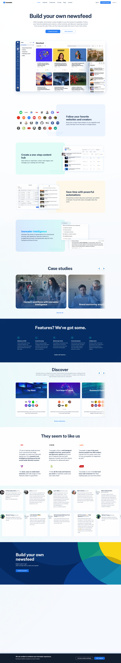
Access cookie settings (84, 658)
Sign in (97, 2)
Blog (64, 2)
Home (38, 2)
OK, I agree (99, 658)
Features (45, 2)
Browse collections (59, 421)
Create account (105, 2)
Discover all (60, 312)
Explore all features (59, 354)
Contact (70, 2)
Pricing (59, 2)
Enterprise (52, 2)
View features (69, 31)
